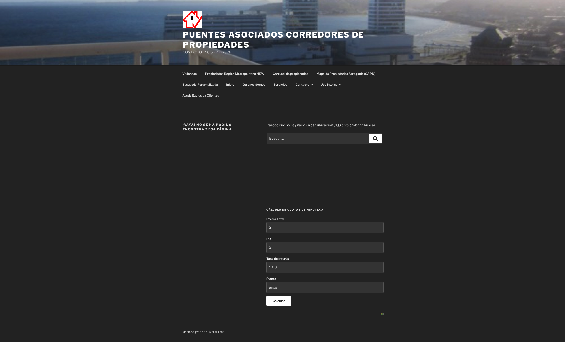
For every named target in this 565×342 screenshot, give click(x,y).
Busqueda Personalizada (200, 84)
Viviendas (189, 74)
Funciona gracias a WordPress (202, 332)
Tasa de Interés (277, 258)
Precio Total (275, 219)
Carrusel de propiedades (290, 74)
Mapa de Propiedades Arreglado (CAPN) (345, 74)
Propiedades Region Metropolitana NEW (234, 74)
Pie (268, 239)
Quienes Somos (254, 84)
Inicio (230, 84)
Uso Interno (329, 84)
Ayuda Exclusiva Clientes (200, 95)
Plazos (271, 279)
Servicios (280, 84)
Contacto (302, 84)
